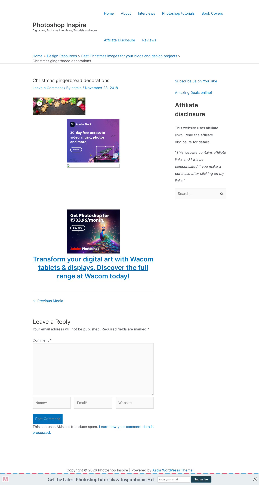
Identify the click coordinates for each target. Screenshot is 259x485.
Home (109, 13)
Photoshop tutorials (178, 13)
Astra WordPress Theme (172, 470)
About (126, 13)
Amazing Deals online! (193, 92)
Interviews (146, 13)
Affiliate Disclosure (119, 40)
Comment (42, 340)
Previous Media (48, 301)
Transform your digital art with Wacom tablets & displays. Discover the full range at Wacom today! (93, 267)
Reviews (149, 40)
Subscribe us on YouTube (196, 81)
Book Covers (212, 13)
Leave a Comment (48, 88)
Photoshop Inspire (60, 25)
